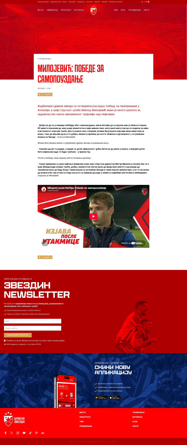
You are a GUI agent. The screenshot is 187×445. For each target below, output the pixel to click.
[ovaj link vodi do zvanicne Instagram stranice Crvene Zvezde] (17, 432)
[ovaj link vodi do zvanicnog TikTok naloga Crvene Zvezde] (30, 432)
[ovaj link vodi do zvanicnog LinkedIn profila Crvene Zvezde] (42, 432)
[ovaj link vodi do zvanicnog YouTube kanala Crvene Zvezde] (24, 432)
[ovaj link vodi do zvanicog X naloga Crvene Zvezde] (11, 432)
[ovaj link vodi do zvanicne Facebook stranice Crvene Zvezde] (5, 432)
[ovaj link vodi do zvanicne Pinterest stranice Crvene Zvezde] (36, 432)
